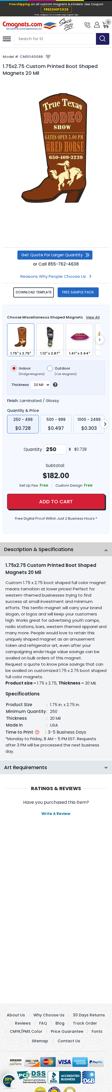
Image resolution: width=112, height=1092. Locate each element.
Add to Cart (56, 501)
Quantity (33, 449)
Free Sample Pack (78, 292)
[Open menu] (7, 39)
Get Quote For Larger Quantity (52, 255)
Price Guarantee (67, 1031)
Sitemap (40, 1041)
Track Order (85, 1023)
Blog (59, 1023)
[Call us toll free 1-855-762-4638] (87, 24)
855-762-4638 (63, 264)
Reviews (23, 1023)
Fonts (97, 1031)
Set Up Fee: (29, 485)
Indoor (32, 371)
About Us (16, 1015)
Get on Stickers (9, 1079)
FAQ (43, 1023)
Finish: (12, 400)
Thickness (20, 384)
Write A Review (55, 813)
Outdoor (66, 371)
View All (93, 317)
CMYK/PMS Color (26, 1031)
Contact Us (69, 1041)
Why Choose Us (48, 1015)
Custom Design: (69, 485)
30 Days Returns (89, 1015)
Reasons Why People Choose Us (53, 276)
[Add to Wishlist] (48, 57)
